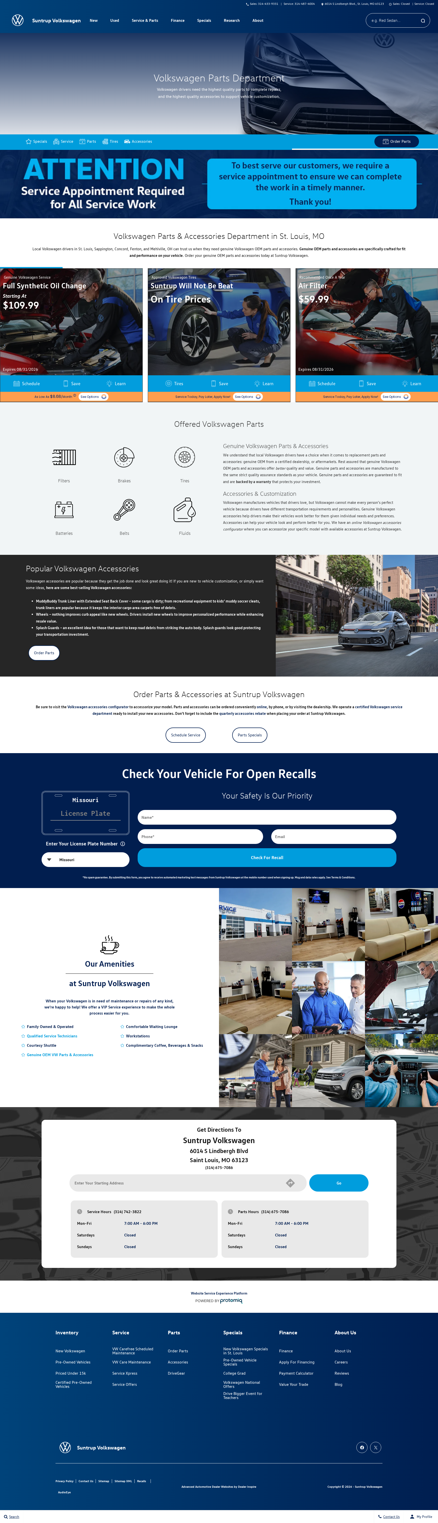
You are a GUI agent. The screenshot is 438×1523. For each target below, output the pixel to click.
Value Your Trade (293, 1384)
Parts (91, 141)
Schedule (179, 383)
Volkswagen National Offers (241, 1384)
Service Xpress (124, 1373)
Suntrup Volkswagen (368, 1487)
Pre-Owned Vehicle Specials (240, 1362)
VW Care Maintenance (131, 1362)
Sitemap (103, 1481)
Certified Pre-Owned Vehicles (74, 1384)
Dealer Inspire (247, 1487)
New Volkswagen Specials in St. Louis (245, 1351)
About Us (343, 1351)
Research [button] (232, 21)
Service (67, 141)
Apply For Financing (297, 1362)
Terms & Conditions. (343, 877)
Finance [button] (178, 21)
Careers (341, 1362)
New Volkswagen (70, 1351)
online (262, 706)
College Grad (234, 1373)
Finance (286, 1351)
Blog (338, 1384)
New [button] (94, 21)
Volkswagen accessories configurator (98, 706)
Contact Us (86, 1481)
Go (339, 1182)
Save (75, 383)
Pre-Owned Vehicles (73, 1362)
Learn (120, 383)
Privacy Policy (65, 1481)
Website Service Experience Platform (219, 1293)
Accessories (142, 141)
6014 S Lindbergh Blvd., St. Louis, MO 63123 (354, 4)
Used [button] (115, 21)
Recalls (141, 1481)
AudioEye (64, 1492)
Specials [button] (204, 21)
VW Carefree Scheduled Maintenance (132, 1351)
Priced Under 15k (71, 1373)
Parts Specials (250, 735)
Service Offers (124, 1384)
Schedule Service (185, 735)
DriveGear (176, 1373)
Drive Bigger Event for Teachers (242, 1395)
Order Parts (400, 141)
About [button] (257, 21)
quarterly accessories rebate (242, 713)
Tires (114, 141)
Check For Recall (267, 857)
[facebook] (362, 1447)
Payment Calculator (296, 1373)
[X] (375, 1447)
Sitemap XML (123, 1481)
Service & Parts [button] (145, 21)
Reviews (342, 1373)
